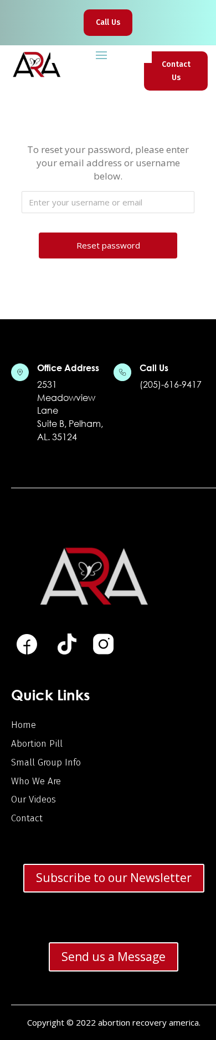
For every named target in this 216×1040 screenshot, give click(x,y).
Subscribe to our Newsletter (114, 877)
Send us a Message (113, 956)
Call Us (108, 22)
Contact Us (176, 71)
